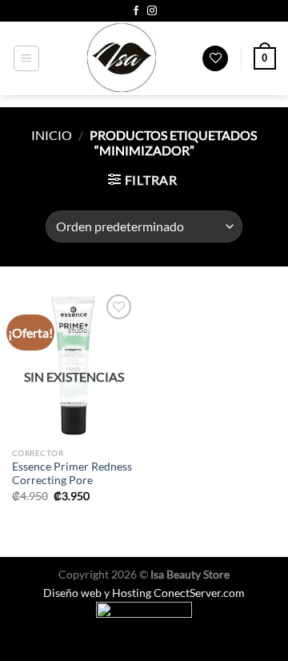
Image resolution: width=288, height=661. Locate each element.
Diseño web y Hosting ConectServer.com (144, 592)
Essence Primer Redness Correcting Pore (72, 473)
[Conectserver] (144, 618)
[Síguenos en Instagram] (152, 11)
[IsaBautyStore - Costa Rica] (121, 58)
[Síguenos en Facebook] (136, 11)
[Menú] (27, 58)
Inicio (51, 134)
